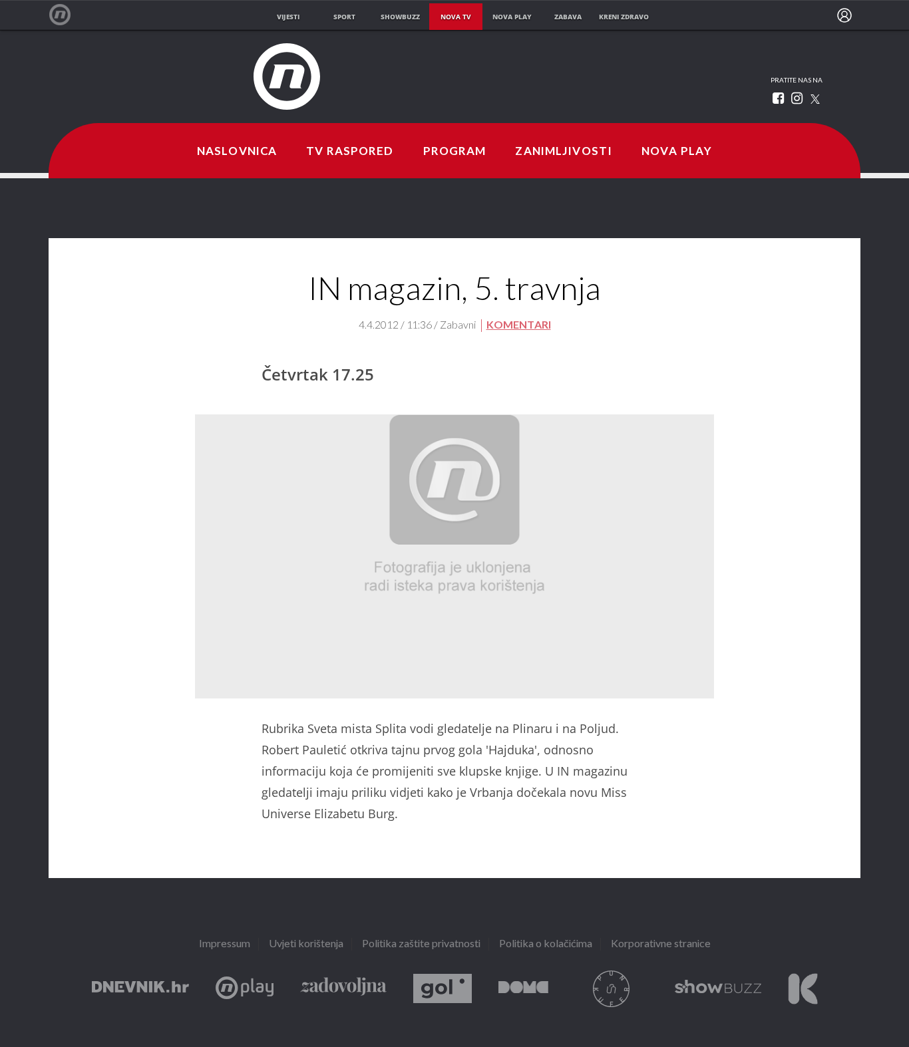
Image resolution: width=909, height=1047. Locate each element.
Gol (442, 989)
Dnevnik (140, 989)
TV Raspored (349, 151)
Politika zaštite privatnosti (421, 944)
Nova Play (676, 151)
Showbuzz (718, 989)
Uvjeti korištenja (306, 944)
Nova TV (67, 15)
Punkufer (611, 989)
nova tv (456, 16)
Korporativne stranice (661, 944)
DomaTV (523, 989)
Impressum (224, 944)
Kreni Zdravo (803, 989)
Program (454, 151)
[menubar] (844, 15)
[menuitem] (844, 15)
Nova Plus (244, 989)
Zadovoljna (343, 989)
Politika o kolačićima (545, 944)
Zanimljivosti (563, 151)
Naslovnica (237, 151)
